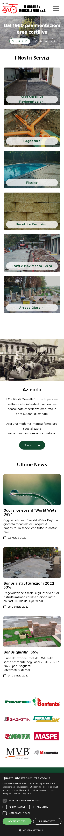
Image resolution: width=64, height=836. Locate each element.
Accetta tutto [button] (17, 821)
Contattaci (42, 41)
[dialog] (32, 804)
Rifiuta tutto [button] (47, 821)
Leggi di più (27, 793)
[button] (32, 830)
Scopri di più (19, 41)
